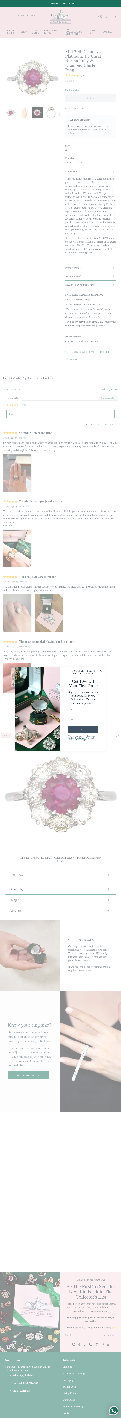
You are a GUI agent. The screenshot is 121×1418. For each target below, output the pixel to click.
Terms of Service (75, 739)
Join (83, 729)
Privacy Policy (84, 737)
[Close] (101, 671)
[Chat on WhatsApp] (114, 1411)
